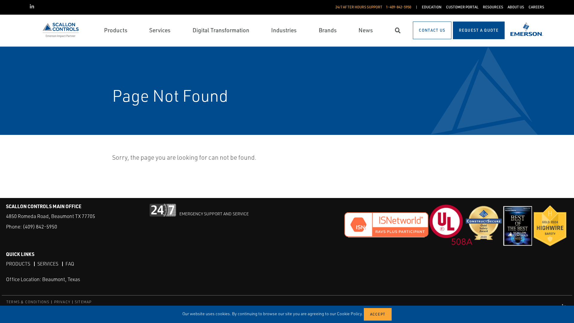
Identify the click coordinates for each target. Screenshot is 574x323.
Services (47, 264)
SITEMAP (83, 302)
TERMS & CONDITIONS (28, 302)
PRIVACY (62, 302)
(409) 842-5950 (40, 226)
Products (18, 264)
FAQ (69, 264)
